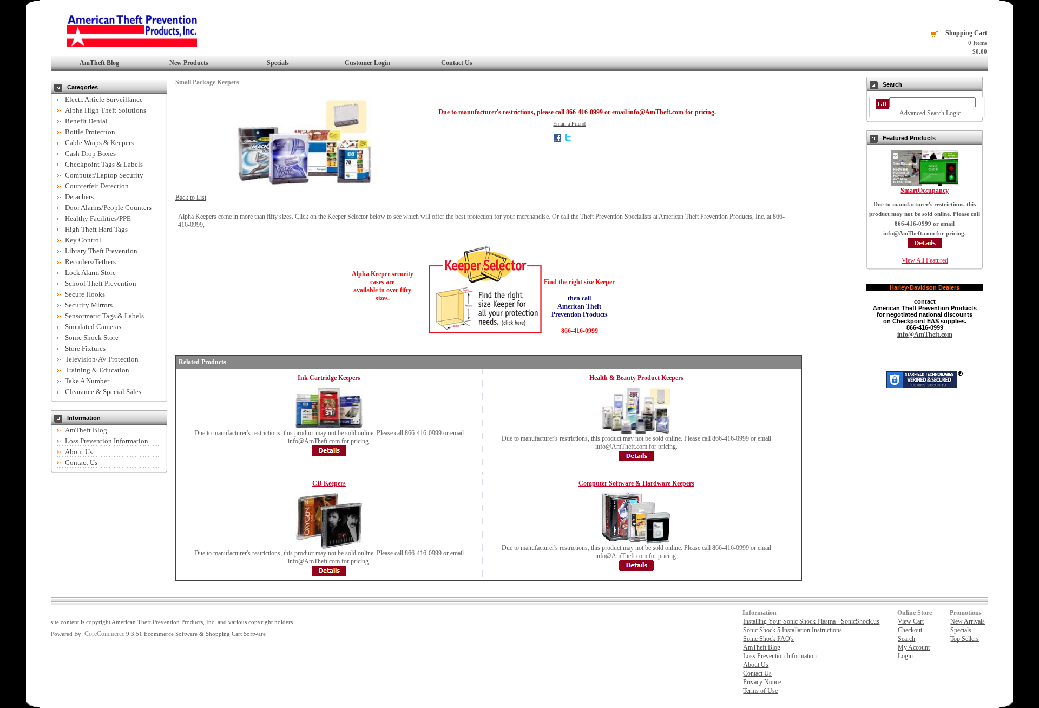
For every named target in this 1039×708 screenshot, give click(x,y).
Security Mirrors (89, 305)
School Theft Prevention (100, 283)
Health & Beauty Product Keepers (636, 378)
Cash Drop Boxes (90, 153)
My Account (914, 647)
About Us (79, 452)
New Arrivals (967, 621)
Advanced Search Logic (930, 113)
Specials (278, 63)
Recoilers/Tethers (90, 262)
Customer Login (367, 63)
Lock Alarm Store (90, 272)
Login (905, 656)
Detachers (79, 197)
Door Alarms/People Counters (108, 208)
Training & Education (97, 370)
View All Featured (925, 260)
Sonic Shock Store (92, 337)
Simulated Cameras (93, 327)
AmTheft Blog (99, 63)
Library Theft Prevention (101, 251)
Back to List (190, 197)
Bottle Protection (90, 132)
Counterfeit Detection (97, 186)
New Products (188, 63)
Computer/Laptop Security (104, 175)
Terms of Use (760, 690)
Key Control (83, 240)
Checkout (910, 630)
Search (906, 639)
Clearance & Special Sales (103, 392)
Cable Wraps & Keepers (99, 143)
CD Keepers (329, 483)
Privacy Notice (762, 682)
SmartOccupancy (924, 190)
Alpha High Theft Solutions (105, 110)
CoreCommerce (104, 634)
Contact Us (456, 63)
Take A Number (87, 381)
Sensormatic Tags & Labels (104, 316)
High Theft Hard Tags (96, 229)
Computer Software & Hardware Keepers (636, 483)
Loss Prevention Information (106, 441)
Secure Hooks (85, 294)
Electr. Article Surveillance (104, 99)
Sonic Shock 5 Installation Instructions (792, 630)
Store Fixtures (85, 348)
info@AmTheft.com (924, 334)
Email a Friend (569, 124)
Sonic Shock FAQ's (768, 639)
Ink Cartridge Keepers (329, 378)
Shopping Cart (966, 33)
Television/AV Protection (102, 359)
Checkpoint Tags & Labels (104, 164)
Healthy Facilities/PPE (98, 218)
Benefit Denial (86, 121)
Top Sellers (964, 639)
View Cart (911, 621)
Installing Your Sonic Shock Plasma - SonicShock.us (811, 621)
